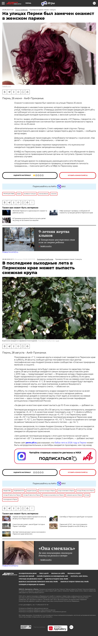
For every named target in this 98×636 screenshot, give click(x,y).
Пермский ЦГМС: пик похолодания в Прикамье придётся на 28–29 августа (73, 525)
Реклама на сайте (58, 573)
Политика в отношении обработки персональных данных (37, 610)
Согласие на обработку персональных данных (33, 608)
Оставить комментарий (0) (78, 175)
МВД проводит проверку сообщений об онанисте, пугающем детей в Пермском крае (76, 212)
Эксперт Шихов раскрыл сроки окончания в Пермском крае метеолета (29, 533)
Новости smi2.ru (10, 252)
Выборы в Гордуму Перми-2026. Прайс (75, 581)
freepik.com (6, 86)
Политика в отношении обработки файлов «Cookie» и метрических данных (42, 611)
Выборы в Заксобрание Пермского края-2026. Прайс (38, 581)
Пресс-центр (44, 573)
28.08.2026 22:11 (8, 259)
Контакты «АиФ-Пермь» (79, 576)
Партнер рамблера (39, 627)
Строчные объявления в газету (30, 579)
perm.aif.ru (31, 443)
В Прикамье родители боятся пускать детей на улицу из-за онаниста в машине (29, 219)
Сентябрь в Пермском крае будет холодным (76, 517)
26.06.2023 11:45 (7, 10)
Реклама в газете (74, 573)
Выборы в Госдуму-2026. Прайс (56, 579)
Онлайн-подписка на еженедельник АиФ (52, 576)
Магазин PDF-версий (26, 576)
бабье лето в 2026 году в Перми (70, 443)
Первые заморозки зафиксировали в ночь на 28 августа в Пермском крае (29, 518)
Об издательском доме (28, 573)
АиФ (57, 341)
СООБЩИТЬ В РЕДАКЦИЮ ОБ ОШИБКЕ (32, 584)
